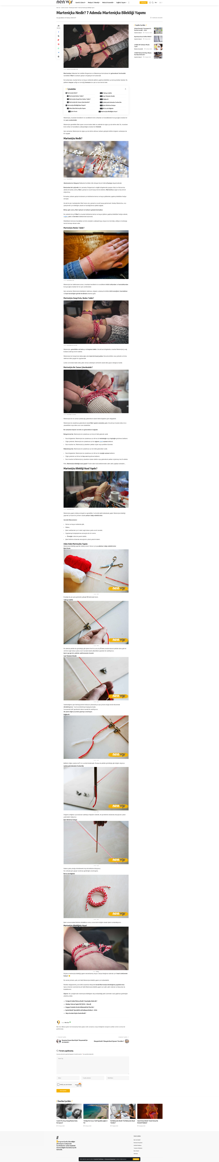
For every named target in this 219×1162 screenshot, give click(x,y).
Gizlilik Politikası (98, 1159)
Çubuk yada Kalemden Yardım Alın (112, 102)
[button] (136, 1159)
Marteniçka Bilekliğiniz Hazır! (109, 111)
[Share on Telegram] (58, 52)
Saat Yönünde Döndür (109, 96)
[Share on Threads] (58, 56)
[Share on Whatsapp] (58, 48)
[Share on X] (58, 36)
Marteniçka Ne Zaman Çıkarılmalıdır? (79, 102)
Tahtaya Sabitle (107, 93)
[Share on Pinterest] (58, 44)
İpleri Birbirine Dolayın (109, 105)
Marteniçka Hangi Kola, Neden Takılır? (80, 99)
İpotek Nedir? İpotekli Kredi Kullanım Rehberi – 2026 (81, 1010)
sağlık (65, 216)
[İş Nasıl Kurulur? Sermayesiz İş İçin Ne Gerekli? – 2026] (158, 31)
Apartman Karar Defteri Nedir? (143, 36)
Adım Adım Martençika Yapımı (77, 108)
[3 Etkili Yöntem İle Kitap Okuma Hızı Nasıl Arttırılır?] (158, 55)
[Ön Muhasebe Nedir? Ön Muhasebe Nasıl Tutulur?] (123, 1111)
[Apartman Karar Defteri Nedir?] (158, 39)
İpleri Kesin (74, 111)
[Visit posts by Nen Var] (58, 1022)
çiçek (101, 441)
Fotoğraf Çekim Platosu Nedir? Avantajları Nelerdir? (81, 1001)
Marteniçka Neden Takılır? (76, 96)
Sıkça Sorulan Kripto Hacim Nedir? (76, 1013)
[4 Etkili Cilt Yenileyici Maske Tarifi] (158, 47)
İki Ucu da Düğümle (108, 108)
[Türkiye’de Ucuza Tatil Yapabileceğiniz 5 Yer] (96, 1111)
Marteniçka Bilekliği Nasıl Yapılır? (76, 105)
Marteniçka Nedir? (72, 93)
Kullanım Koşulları (110, 1159)
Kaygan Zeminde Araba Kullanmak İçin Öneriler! (80, 1007)
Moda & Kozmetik (138, 49)
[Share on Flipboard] (58, 40)
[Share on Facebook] (58, 32)
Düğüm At (105, 99)
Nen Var (67, 1022)
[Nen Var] (64, 2)
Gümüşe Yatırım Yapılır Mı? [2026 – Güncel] (78, 1004)
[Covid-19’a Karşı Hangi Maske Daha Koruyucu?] (69, 1111)
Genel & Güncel (137, 32)
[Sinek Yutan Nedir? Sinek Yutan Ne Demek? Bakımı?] (150, 1111)
